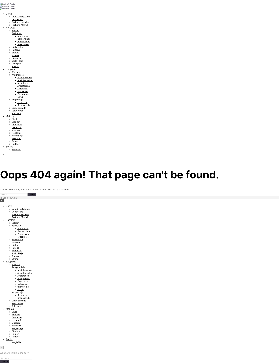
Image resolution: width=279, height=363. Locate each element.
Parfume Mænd (20, 24)
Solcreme (16, 113)
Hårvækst (17, 58)
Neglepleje (17, 135)
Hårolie (15, 55)
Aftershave (22, 36)
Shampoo (16, 63)
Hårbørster (17, 47)
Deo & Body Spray (21, 16)
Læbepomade (19, 107)
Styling (15, 66)
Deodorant (17, 19)
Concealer (17, 124)
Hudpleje (11, 69)
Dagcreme (22, 88)
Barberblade (24, 38)
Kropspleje (17, 99)
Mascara (16, 130)
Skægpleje (23, 44)
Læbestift (17, 127)
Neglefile (16, 149)
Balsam (15, 30)
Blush (14, 119)
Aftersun (16, 72)
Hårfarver (16, 49)
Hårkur (15, 52)
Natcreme (22, 91)
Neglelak (16, 132)
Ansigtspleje (18, 74)
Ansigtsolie (23, 83)
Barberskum (23, 41)
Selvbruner (17, 110)
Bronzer (16, 121)
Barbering (17, 33)
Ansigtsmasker (25, 80)
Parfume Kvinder (20, 22)
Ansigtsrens (23, 85)
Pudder (15, 143)
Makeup (10, 116)
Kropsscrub (23, 105)
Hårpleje (10, 27)
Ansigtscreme (24, 77)
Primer (15, 141)
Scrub (20, 96)
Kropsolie (22, 102)
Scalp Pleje (17, 60)
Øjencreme (23, 94)
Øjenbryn (16, 138)
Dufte (9, 13)
